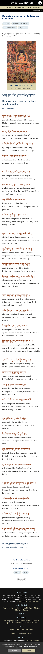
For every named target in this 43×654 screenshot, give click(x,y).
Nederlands (6, 36)
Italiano (36, 33)
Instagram (29, 629)
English (5, 33)
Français (28, 33)
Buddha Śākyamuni (20, 24)
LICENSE (21, 637)
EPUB (17, 572)
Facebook (20, 629)
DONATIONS (22, 592)
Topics (25, 610)
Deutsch (12, 33)
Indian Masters (9, 28)
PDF (25, 572)
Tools (21, 614)
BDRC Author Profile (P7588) (21, 563)
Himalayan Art (25, 621)
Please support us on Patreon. (28, 601)
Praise (6, 24)
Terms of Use (16, 633)
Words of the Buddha (11, 608)
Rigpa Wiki (14, 621)
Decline (14, 651)
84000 (6, 621)
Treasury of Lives (31, 623)
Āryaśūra (23, 28)
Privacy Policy (27, 633)
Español (20, 33)
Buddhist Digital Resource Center (22, 622)
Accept (28, 651)
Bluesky (12, 629)
